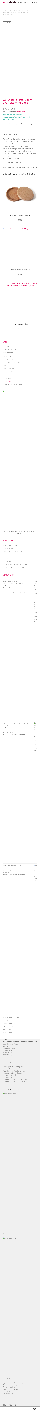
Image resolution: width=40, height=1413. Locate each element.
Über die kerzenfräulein (11, 1017)
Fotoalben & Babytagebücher (15, 384)
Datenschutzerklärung (11, 1389)
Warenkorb (31, 1408)
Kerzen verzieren (8, 369)
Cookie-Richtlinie (8, 1393)
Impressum (7, 1391)
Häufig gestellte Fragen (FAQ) (13, 545)
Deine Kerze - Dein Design (11, 362)
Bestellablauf (7, 1030)
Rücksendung (7, 1033)
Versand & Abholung (10, 1023)
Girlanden (8, 378)
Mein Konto (6, 1410)
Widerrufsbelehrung (10, 1385)
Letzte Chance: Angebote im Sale (19, 10)
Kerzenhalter (7, 365)
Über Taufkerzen (8, 549)
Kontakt (5, 1020)
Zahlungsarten (8, 1026)
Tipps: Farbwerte (8, 561)
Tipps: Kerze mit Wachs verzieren (14, 552)
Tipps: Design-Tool (9, 558)
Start (6, 10)
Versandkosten (21, 112)
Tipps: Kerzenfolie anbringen (12, 555)
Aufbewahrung (8, 372)
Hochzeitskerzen (8, 353)
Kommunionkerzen (9, 350)
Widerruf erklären (9, 1387)
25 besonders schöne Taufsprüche (15, 564)
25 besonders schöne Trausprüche (15, 567)
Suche (20, 1410)
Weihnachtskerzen (9, 359)
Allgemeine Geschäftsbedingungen (15, 1383)
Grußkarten (6, 12)
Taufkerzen (6, 347)
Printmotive (7, 356)
